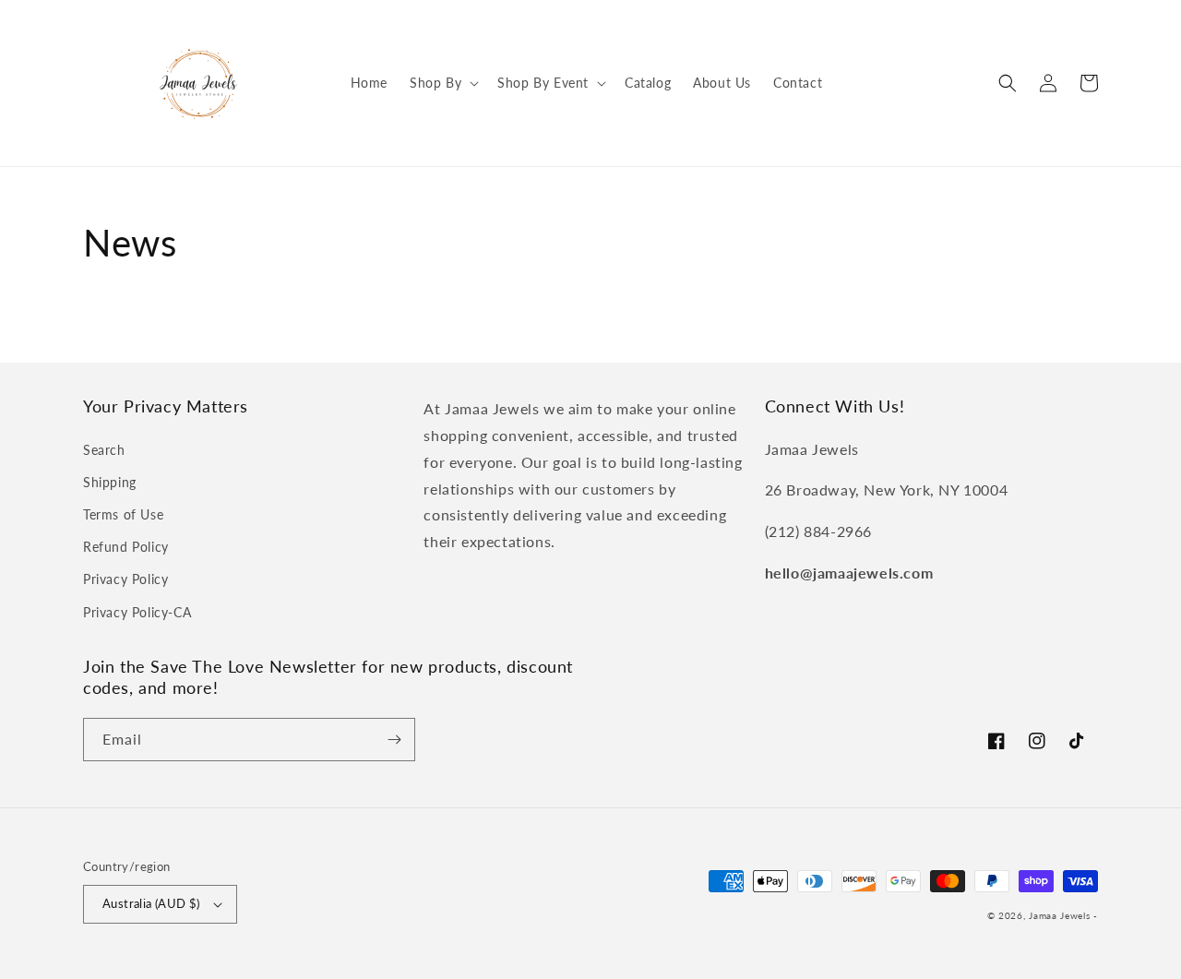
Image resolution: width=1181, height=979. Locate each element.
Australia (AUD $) (151, 903)
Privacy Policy (125, 579)
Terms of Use (123, 514)
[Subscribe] (394, 739)
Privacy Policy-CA (137, 612)
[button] (442, 83)
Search (104, 450)
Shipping (110, 482)
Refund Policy (126, 547)
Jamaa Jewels (1059, 915)
